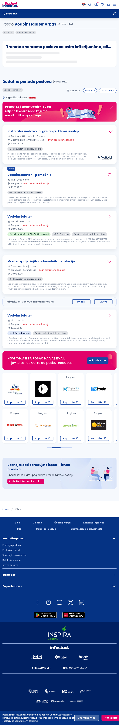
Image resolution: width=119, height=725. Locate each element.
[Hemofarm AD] (15, 426)
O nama (37, 522)
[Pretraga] (90, 4)
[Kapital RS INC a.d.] (43, 390)
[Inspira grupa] (99, 426)
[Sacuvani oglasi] (102, 4)
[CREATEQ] (15, 390)
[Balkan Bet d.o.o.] (71, 426)
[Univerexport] (43, 426)
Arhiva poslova (10, 565)
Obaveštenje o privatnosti (86, 528)
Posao (5, 509)
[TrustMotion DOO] (99, 390)
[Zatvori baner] (111, 107)
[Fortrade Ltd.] (71, 390)
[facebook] (37, 603)
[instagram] (48, 603)
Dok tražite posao (11, 560)
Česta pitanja (62, 522)
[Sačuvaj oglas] (110, 131)
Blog (17, 522)
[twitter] (71, 603)
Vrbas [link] (18, 509)
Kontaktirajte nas (93, 522)
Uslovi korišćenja (46, 528)
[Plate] (96, 4)
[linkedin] (82, 603)
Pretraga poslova (11, 545)
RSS (19, 528)
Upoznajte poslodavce (14, 555)
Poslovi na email (11, 550)
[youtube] (59, 603)
